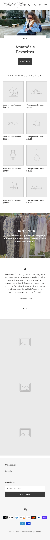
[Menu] (45, 5)
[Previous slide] (7, 38)
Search (8, 471)
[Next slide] (43, 38)
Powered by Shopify (33, 532)
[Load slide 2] (26, 38)
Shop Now (25, 61)
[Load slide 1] (24, 38)
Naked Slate (20, 532)
